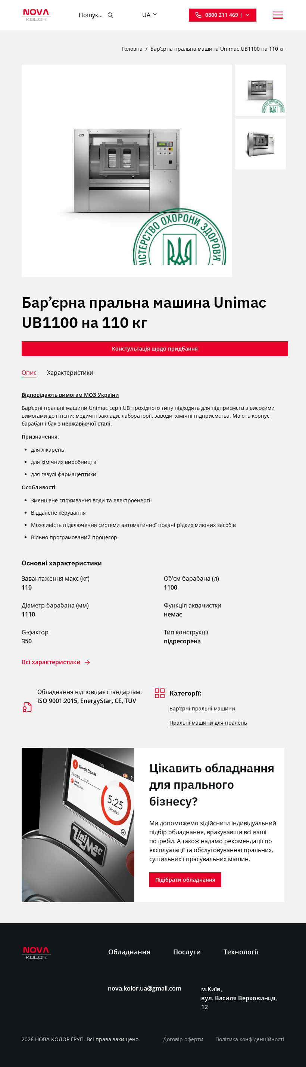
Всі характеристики (51, 662)
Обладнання (129, 951)
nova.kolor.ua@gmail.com (144, 988)
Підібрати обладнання (185, 879)
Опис (29, 372)
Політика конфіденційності (249, 1039)
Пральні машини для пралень (208, 722)
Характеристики (70, 372)
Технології (241, 951)
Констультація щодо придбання (155, 348)
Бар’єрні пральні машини (202, 708)
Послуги (187, 951)
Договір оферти (183, 1039)
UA (146, 15)
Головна (132, 48)
